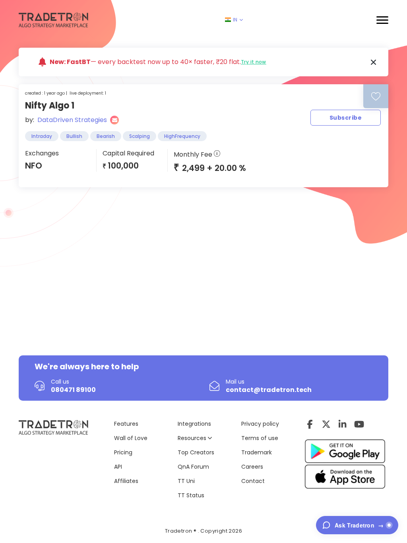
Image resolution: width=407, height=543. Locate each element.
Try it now (253, 61)
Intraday (41, 136)
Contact (253, 481)
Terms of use (259, 438)
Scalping (139, 136)
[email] (114, 120)
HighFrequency (182, 136)
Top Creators (196, 452)
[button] (382, 20)
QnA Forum (193, 467)
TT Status (191, 495)
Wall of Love (130, 438)
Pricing (123, 452)
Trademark (256, 452)
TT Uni (186, 481)
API (118, 467)
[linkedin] (342, 424)
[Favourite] (375, 96)
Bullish (74, 136)
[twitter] (326, 424)
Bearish (106, 136)
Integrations (194, 424)
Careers (252, 467)
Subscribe (345, 118)
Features (126, 424)
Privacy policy (260, 424)
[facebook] (310, 424)
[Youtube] (359, 424)
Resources (193, 438)
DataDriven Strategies (72, 119)
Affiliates (126, 481)
